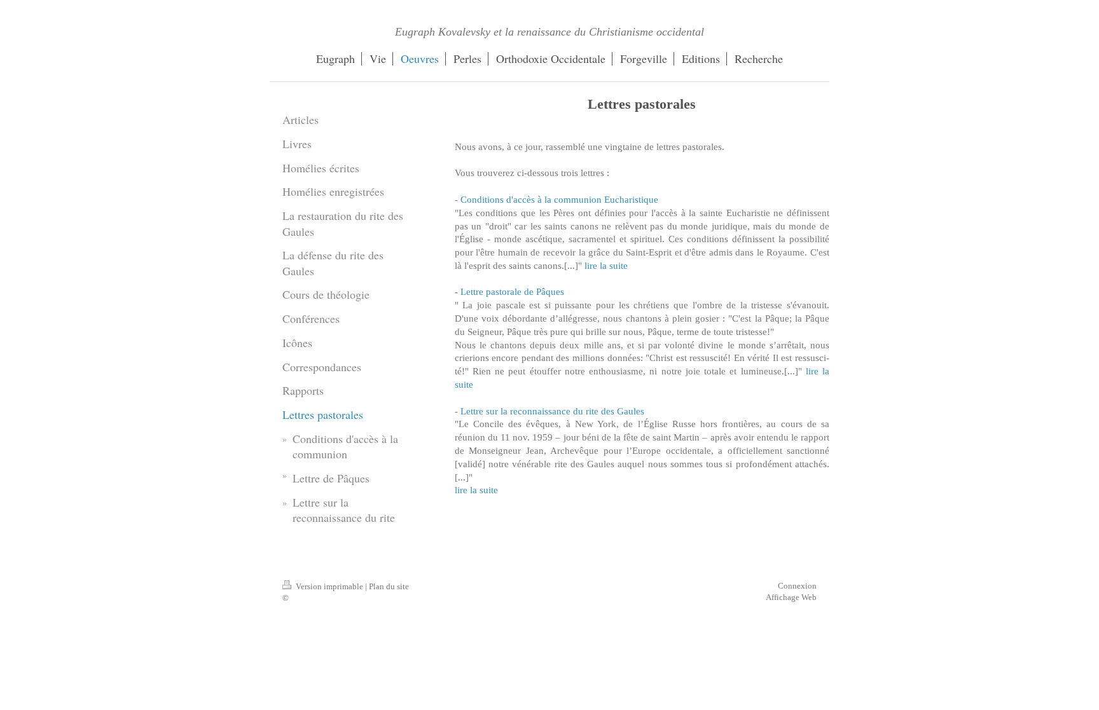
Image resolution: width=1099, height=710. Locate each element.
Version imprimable (329, 586)
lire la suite (606, 265)
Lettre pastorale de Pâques (512, 291)
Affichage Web (791, 597)
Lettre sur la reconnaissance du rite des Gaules (552, 411)
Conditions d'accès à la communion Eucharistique (559, 199)
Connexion (797, 586)
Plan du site (389, 586)
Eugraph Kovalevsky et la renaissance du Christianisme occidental (549, 31)
